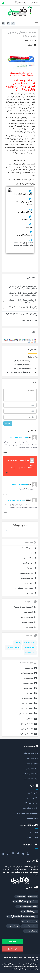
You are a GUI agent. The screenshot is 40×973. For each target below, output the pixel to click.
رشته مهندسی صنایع (27, 723)
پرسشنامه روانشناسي (13, 647)
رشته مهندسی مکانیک (26, 734)
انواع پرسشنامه (21, 896)
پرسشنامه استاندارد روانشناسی (30, 921)
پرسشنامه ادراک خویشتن (22, 364)
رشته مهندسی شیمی (26, 729)
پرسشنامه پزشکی (31, 768)
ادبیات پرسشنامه (28, 553)
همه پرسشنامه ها (27, 548)
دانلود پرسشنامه (30, 652)
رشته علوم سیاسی (27, 698)
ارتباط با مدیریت (32, 818)
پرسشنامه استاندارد (29, 647)
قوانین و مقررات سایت (30, 808)
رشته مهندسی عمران (27, 708)
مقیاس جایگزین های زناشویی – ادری (18, 372)
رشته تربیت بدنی (28, 693)
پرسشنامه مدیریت (27, 558)
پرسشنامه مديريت (13, 926)
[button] (20, 287)
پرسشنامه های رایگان (30, 753)
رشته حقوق (29, 718)
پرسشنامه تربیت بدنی (30, 773)
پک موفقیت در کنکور (26, 617)
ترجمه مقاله (29, 568)
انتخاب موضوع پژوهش (26, 573)
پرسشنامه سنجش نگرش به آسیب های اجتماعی (23, 244)
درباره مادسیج (32, 793)
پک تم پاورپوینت (28, 627)
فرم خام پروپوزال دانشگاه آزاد (24, 588)
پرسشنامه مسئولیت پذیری (22, 368)
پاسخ (5, 452)
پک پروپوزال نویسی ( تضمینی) (23, 607)
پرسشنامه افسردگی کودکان (22, 360)
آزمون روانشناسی (28, 563)
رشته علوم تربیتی (28, 688)
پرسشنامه (18, 642)
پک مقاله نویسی (28, 612)
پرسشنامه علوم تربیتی (30, 778)
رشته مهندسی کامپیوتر (26, 713)
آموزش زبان (33, 832)
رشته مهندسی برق (27, 703)
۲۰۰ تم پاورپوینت (28, 593)
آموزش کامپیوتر (32, 837)
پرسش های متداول (31, 803)
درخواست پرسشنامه (27, 578)
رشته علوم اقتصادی (27, 673)
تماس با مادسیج (32, 798)
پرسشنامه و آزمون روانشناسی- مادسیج (20, 11)
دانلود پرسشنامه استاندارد (28, 906)
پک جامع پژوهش (27, 622)
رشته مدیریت (29, 668)
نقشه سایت (12, 941)
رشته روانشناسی (28, 683)
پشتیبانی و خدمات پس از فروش (27, 813)
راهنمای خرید (29, 583)
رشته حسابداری (28, 678)
